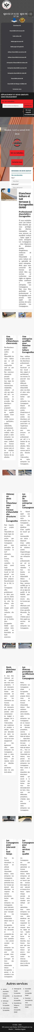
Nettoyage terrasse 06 (17, 41)
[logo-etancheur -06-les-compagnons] (13, 5)
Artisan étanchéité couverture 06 (17, 52)
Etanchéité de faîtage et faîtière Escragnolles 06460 (17, 1008)
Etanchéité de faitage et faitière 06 (17, 84)
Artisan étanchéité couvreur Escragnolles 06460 (6, 994)
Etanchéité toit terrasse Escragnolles (18, 998)
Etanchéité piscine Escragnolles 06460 (28, 992)
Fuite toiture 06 (17, 36)
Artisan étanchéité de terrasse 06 (17, 57)
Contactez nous (17, 89)
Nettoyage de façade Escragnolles (17, 991)
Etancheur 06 (17, 25)
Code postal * (15, 184)
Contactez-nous (17, 162)
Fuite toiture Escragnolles (6, 1009)
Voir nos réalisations (8, 101)
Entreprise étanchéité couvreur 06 (17, 68)
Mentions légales (20, 1029)
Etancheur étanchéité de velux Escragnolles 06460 (28, 1003)
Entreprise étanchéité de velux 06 (17, 73)
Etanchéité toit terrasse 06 (17, 31)
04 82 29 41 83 (12, 14)
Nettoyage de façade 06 (17, 46)
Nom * (13, 178)
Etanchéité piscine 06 (17, 78)
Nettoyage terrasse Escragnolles (6, 1003)
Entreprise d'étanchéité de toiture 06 (17, 62)
